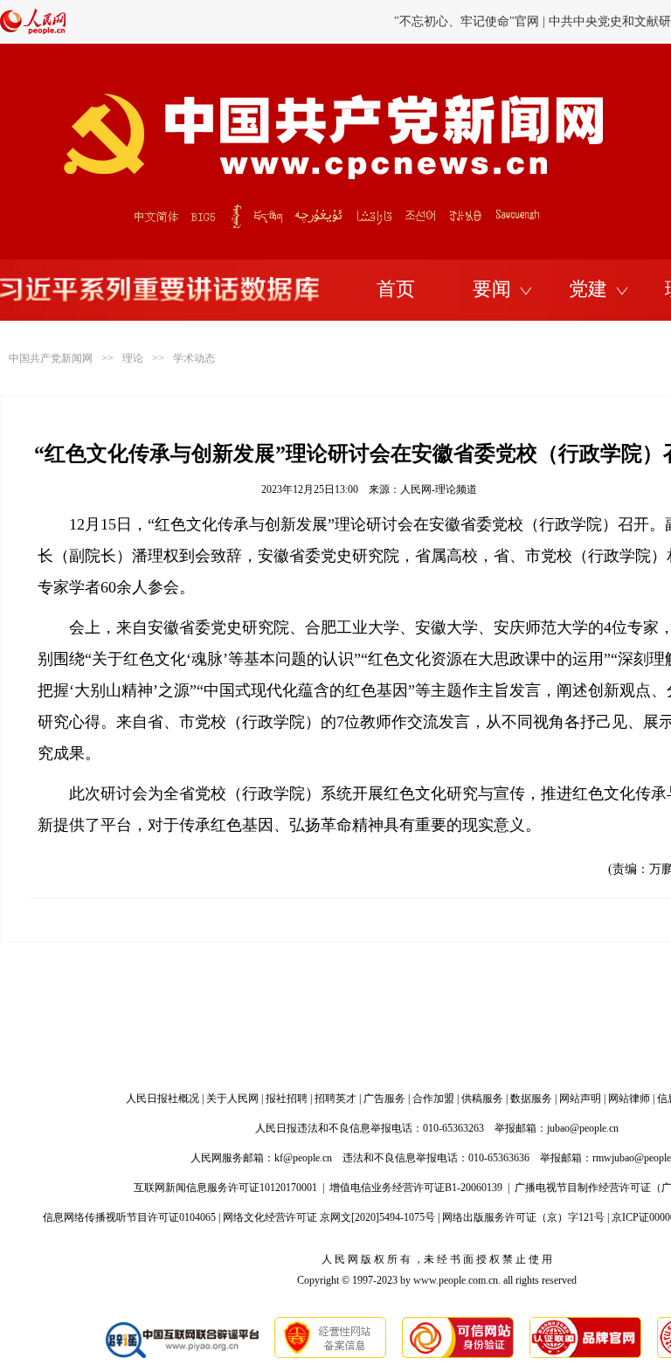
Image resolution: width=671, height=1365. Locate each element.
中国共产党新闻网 (51, 358)
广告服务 (384, 1098)
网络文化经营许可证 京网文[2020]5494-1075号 (329, 1217)
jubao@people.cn (583, 1128)
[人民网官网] (33, 30)
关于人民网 (232, 1098)
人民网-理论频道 (438, 489)
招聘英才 (335, 1098)
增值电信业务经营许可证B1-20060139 (415, 1187)
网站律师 (629, 1098)
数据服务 (531, 1098)
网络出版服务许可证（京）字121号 (523, 1217)
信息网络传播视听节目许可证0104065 (129, 1217)
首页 (396, 289)
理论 (132, 358)
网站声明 (580, 1098)
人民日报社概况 (162, 1098)
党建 (588, 289)
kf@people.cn (303, 1158)
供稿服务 (482, 1098)
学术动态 (194, 358)
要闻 (492, 289)
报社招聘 (287, 1098)
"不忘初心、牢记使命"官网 (466, 21)
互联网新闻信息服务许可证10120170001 (225, 1187)
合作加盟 (433, 1098)
